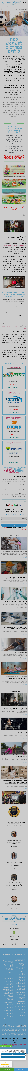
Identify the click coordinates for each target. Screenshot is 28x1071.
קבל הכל (13, 1054)
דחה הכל (13, 1056)
